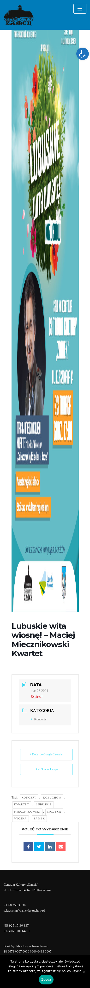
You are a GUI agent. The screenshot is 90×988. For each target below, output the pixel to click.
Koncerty (40, 719)
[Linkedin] (50, 846)
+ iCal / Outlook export (46, 769)
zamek (39, 818)
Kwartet (21, 804)
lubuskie (44, 804)
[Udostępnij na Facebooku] (28, 846)
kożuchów (52, 797)
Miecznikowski (27, 811)
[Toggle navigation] (79, 9)
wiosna (20, 818)
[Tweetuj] (39, 846)
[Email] (61, 846)
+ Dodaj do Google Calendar (46, 754)
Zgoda (46, 979)
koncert (29, 797)
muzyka (54, 811)
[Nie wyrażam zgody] (84, 971)
